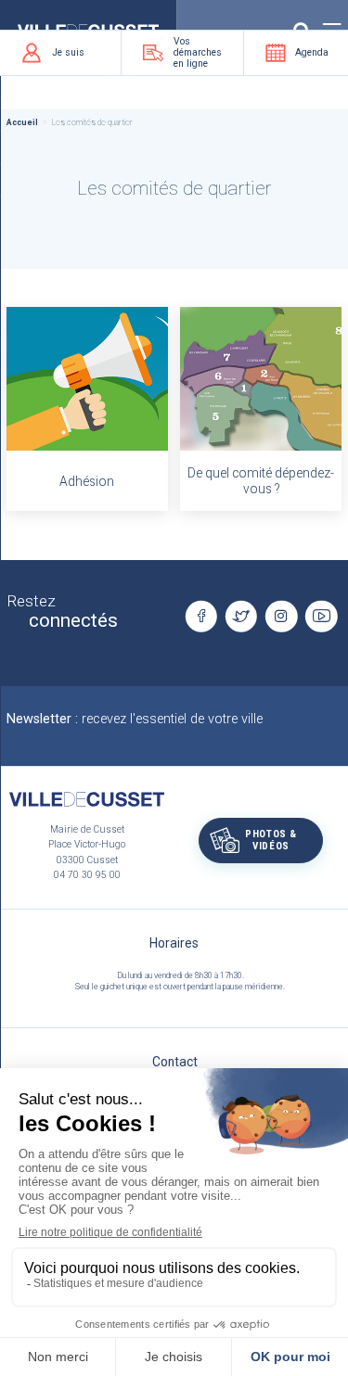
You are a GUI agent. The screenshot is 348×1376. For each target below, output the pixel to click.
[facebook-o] (200, 616)
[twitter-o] (241, 616)
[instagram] (281, 616)
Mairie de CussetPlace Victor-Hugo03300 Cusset (86, 844)
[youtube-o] (321, 616)
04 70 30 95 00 (87, 875)
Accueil (22, 122)
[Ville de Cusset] (86, 799)
